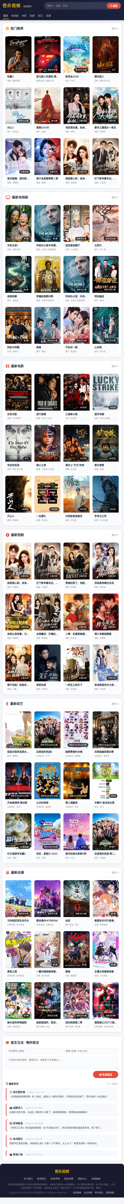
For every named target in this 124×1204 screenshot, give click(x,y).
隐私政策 (68, 1178)
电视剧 (15, 15)
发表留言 (106, 1074)
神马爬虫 (99, 1192)
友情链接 (95, 1178)
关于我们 (28, 1178)
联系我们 (41, 1178)
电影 (24, 15)
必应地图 (88, 1192)
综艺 (40, 15)
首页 (5, 15)
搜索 (114, 6)
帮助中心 (82, 1178)
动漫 (48, 15)
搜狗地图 (110, 1192)
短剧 (32, 15)
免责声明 (55, 1178)
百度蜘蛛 (77, 1192)
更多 (114, 28)
